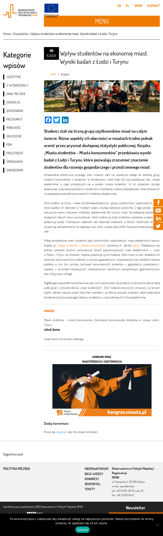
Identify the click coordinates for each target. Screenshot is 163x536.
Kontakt (153, 6)
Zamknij (82, 529)
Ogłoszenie (14, 136)
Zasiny (136, 245)
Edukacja (13, 102)
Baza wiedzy (94, 474)
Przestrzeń (14, 153)
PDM (9, 145)
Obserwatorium (96, 469)
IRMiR (138, 6)
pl (127, 6)
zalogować (61, 432)
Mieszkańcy (14, 119)
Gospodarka (14, 111)
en (119, 6)
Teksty (90, 489)
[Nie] (158, 525)
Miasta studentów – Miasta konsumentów (81, 245)
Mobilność (13, 128)
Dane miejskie (16, 94)
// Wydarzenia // (17, 85)
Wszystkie (14, 77)
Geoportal (92, 484)
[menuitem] (20, 76)
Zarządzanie (15, 170)
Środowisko (14, 162)
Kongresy (92, 479)
